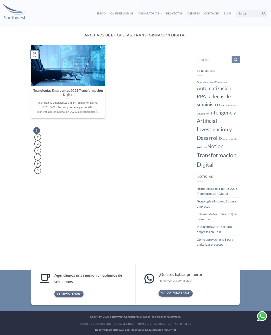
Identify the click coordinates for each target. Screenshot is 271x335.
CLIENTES (193, 13)
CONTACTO (211, 13)
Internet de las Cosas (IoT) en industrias (217, 216)
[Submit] (263, 13)
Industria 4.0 (203, 113)
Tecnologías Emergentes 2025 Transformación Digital (217, 191)
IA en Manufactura (229, 105)
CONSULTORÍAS (148, 13)
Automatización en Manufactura (212, 82)
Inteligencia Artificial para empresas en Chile (214, 229)
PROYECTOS (174, 13)
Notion (215, 146)
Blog (227, 13)
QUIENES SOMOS (122, 13)
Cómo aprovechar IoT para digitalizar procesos (215, 242)
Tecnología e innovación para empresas (216, 203)
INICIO (101, 13)
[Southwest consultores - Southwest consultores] (23, 13)
